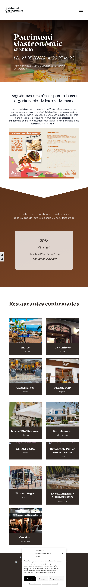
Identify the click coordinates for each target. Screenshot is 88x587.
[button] (63, 554)
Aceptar (30, 579)
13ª (16, 50)
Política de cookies (35, 584)
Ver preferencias (56, 579)
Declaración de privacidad (50, 584)
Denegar (42, 579)
